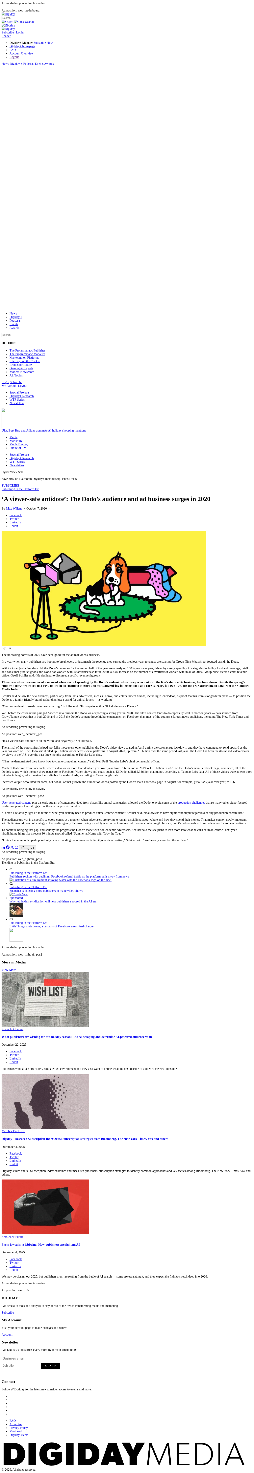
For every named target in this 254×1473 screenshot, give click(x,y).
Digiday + (16, 63)
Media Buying (19, 444)
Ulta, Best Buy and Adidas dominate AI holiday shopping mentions (44, 430)
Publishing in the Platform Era (20, 489)
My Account (9, 385)
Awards (49, 63)
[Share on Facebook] (8, 848)
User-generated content (16, 802)
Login (20, 32)
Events (39, 63)
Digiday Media (19, 1435)
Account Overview (22, 53)
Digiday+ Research (22, 396)
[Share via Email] (16, 848)
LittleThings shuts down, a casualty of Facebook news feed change (51, 926)
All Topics (16, 375)
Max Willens (14, 508)
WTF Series (17, 399)
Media (13, 437)
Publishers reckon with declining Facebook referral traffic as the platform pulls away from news (69, 876)
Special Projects (19, 392)
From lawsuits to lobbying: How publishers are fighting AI (41, 1244)
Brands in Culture (21, 364)
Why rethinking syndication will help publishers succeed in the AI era (53, 901)
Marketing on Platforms (24, 357)
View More (9, 970)
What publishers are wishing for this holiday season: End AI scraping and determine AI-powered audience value (77, 1037)
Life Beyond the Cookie (25, 361)
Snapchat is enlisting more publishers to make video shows (46, 890)
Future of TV (18, 448)
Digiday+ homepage (22, 46)
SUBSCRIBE (10, 485)
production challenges (191, 802)
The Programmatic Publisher (27, 350)
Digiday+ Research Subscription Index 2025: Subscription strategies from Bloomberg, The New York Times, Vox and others (85, 1138)
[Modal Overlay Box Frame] (31, 1365)
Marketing (16, 440)
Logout (14, 57)
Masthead (16, 1431)
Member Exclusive (13, 1131)
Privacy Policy (19, 1427)
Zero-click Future (12, 1029)
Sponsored (16, 897)
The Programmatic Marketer (27, 354)
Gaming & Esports (21, 368)
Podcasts (28, 63)
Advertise (16, 1424)
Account (7, 1334)
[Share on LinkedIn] (3, 848)
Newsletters (17, 403)
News (5, 63)
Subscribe (8, 32)
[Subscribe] (8, 28)
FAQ (13, 49)
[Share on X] (12, 848)
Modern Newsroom (22, 371)
